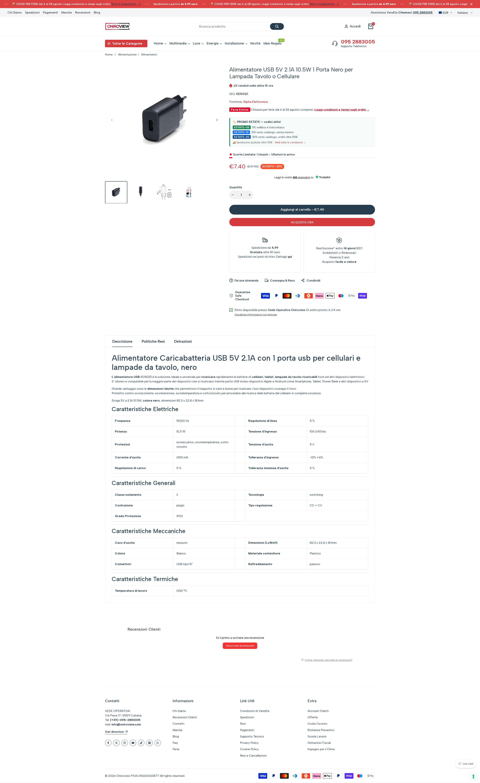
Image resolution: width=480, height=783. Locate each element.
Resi (243, 723)
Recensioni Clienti (184, 717)
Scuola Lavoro (317, 736)
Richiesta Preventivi (321, 730)
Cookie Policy (249, 749)
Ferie (175, 749)
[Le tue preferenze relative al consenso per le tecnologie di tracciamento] (473, 776)
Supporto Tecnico (252, 736)
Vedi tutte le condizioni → (290, 142)
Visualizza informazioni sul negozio (256, 314)
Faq (175, 743)
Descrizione (122, 341)
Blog (97, 12)
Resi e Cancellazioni (253, 755)
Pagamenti (50, 12)
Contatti (178, 723)
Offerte (313, 717)
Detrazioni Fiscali (319, 743)
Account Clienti (318, 711)
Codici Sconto (317, 723)
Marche (66, 12)
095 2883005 (423, 12)
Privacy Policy (249, 743)
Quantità (235, 187)
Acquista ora (302, 222)
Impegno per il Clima (321, 749)
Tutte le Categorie (127, 43)
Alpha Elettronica (255, 102)
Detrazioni (183, 341)
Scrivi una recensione (240, 645)
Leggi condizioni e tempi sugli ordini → (342, 109)
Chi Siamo (15, 12)
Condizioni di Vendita (254, 711)
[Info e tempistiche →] (126, 4)
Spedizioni (32, 12)
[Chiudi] (470, 4)
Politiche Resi (153, 341)
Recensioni (82, 12)
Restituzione (324, 248)
